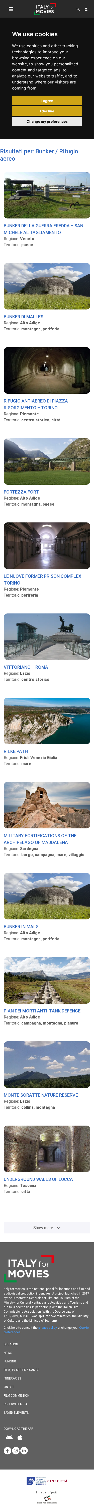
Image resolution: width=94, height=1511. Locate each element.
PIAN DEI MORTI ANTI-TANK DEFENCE (42, 1010)
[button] (78, 9)
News (8, 1353)
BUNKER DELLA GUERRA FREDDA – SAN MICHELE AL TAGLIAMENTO (43, 229)
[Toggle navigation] (11, 9)
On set (9, 1387)
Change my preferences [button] (47, 121)
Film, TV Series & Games (21, 1370)
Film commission (16, 1395)
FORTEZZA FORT (21, 492)
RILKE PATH (16, 751)
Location (11, 1344)
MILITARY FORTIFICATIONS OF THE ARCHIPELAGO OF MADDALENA (40, 839)
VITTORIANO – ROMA (26, 667)
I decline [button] (47, 111)
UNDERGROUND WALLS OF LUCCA (38, 1179)
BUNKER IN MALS (21, 926)
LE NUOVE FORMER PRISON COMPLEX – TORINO (44, 579)
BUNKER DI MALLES (23, 316)
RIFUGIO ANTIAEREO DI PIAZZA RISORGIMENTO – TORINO (36, 404)
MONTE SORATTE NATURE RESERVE (41, 1095)
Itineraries (12, 1378)
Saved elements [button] (16, 1412)
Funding (10, 1361)
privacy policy (47, 1327)
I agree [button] (47, 101)
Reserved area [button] (15, 1404)
